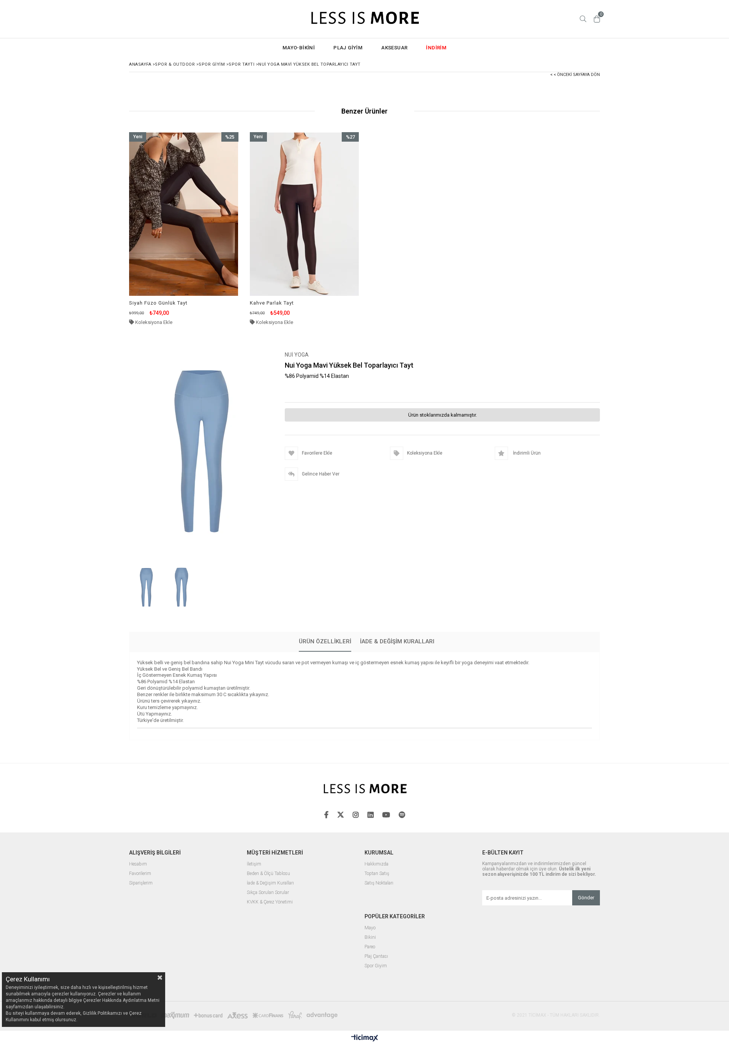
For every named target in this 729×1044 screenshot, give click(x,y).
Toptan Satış (376, 873)
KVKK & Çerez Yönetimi (270, 902)
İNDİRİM (436, 48)
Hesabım (138, 864)
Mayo (370, 928)
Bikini (370, 937)
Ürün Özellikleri (325, 641)
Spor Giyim (375, 965)
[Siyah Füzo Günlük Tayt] (183, 214)
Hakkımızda (376, 864)
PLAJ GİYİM (348, 48)
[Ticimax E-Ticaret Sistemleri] (364, 1038)
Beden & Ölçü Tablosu (268, 873)
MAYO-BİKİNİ (298, 48)
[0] (597, 19)
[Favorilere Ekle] (183, 228)
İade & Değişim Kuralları (397, 641)
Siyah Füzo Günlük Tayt (158, 303)
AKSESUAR (394, 48)
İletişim (254, 864)
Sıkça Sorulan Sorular (268, 892)
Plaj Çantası (376, 956)
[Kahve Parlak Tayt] (304, 214)
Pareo (369, 946)
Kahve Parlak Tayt (272, 303)
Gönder (586, 897)
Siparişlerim (141, 883)
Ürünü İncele (209, 228)
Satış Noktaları (378, 883)
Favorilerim (140, 873)
